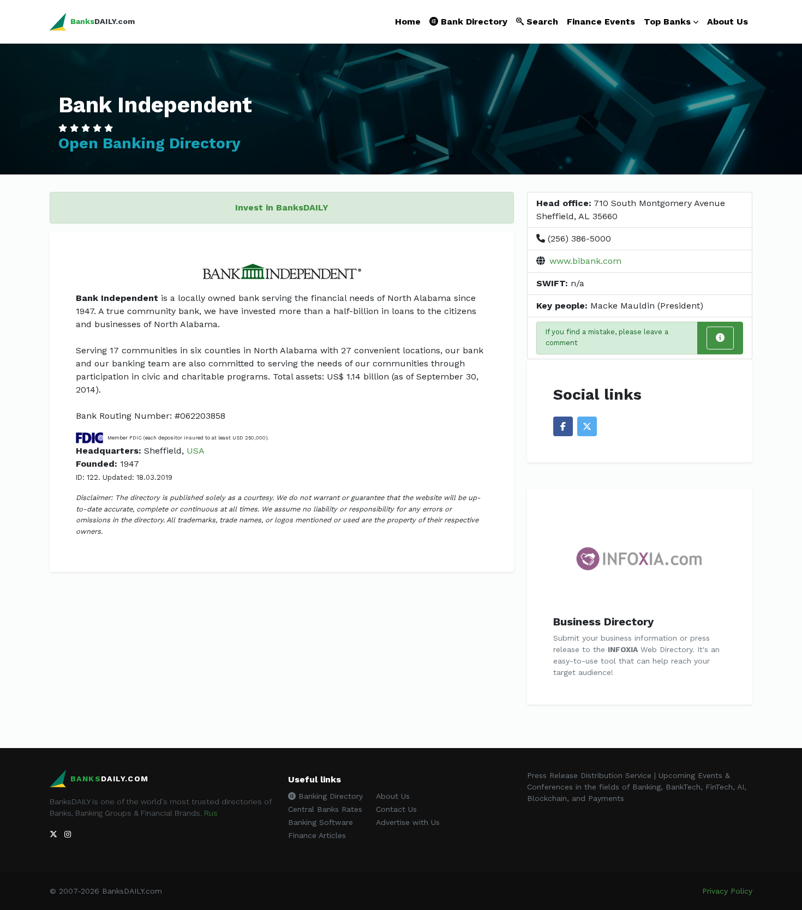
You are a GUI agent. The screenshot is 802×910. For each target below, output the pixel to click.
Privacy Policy (727, 891)
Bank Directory (472, 21)
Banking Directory (329, 796)
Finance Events (601, 21)
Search (541, 21)
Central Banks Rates (325, 809)
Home (408, 21)
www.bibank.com (585, 261)
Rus (211, 813)
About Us (727, 21)
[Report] (720, 338)
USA (196, 450)
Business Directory (603, 621)
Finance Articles (317, 835)
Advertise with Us (408, 822)
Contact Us (396, 809)
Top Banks (667, 21)
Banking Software (320, 822)
